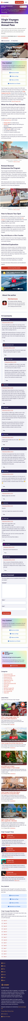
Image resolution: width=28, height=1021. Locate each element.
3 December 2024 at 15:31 (7, 493)
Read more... (7, 845)
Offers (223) (6, 685)
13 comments (4, 38)
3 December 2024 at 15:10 (7, 521)
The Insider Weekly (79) (8, 689)
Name (3, 600)
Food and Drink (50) (8, 678)
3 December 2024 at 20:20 (7, 474)
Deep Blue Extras (7, 120)
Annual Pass (15, 40)
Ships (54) (6, 686)
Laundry (5, 124)
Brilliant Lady (10, 872)
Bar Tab (8, 129)
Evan (5, 503)
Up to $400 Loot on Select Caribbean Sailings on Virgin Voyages (10, 767)
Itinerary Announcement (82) (10, 683)
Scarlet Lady (10, 835)
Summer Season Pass (16, 101)
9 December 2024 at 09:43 (9, 559)
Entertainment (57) (8, 677)
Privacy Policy (4, 1011)
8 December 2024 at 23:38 (9, 347)
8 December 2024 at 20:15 (7, 322)
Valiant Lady (10, 848)
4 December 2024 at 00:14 (7, 451)
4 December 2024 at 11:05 (7, 410)
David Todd (12, 724)
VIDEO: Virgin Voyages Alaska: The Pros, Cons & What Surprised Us (10, 718)
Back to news (6, 16)
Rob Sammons (21, 36)
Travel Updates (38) (8, 691)
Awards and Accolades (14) (9, 675)
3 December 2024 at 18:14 (8, 547)
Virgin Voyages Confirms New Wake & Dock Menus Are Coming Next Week (10, 793)
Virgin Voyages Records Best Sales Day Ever (12, 743)
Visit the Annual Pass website (14, 268)
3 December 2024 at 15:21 (7, 506)
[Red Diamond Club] (7, 7)
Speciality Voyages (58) (9, 688)
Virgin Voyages (23, 59)
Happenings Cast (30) (8, 680)
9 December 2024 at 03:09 (10, 362)
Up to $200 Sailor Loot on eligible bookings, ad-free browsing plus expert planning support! (13, 11)
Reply (4, 340)
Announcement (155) (8, 674)
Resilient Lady (10, 860)
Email (3, 606)
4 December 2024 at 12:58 (7, 388)
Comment (4, 582)
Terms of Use (10, 1011)
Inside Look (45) (7, 681)
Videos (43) (6, 692)
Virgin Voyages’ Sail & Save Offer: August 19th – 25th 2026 (9, 820)
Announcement (6, 40)
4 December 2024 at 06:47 (7, 437)
